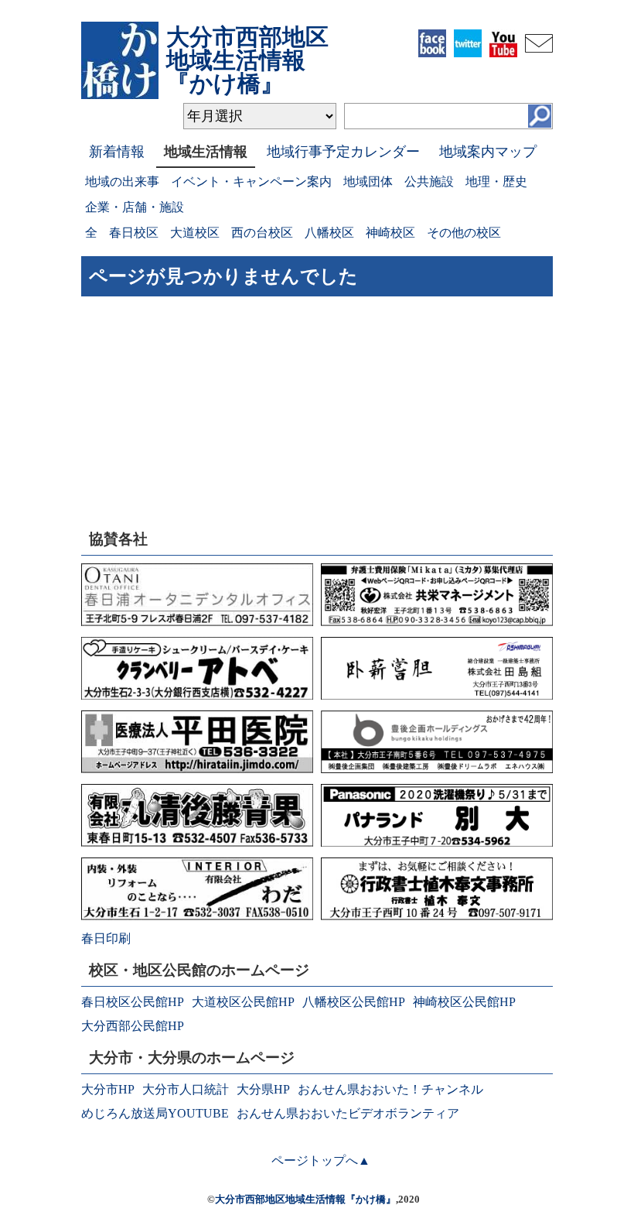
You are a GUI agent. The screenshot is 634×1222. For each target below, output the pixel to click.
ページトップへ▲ (320, 1160)
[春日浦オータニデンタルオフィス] (197, 621)
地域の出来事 (122, 181)
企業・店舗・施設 (134, 207)
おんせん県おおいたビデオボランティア (348, 1113)
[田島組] (437, 695)
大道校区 (195, 232)
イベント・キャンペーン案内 (251, 181)
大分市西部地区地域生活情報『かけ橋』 (305, 1199)
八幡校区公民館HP (353, 1001)
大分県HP (263, 1089)
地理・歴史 (496, 181)
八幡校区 (329, 232)
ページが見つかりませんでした (223, 276)
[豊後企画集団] (437, 768)
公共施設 (429, 181)
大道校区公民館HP (243, 1001)
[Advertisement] (197, 416)
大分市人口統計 (185, 1089)
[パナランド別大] (437, 842)
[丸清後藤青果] (197, 842)
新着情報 (117, 151)
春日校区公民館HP (132, 1001)
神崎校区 (390, 232)
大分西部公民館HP (132, 1025)
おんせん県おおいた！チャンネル (390, 1089)
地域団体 (368, 181)
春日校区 (133, 232)
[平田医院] (197, 768)
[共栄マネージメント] (437, 621)
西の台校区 (262, 232)
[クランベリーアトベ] (197, 695)
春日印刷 (106, 938)
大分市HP (108, 1089)
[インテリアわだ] (197, 915)
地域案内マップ (488, 151)
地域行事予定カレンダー (343, 151)
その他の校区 (464, 232)
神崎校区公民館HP (464, 1001)
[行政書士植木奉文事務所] (437, 915)
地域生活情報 (205, 151)
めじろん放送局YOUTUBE (155, 1113)
